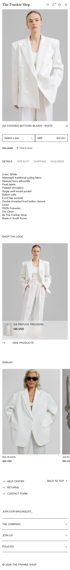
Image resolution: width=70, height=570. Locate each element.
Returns (13, 487)
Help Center (15, 481)
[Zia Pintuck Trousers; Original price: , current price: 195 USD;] (8, 329)
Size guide (7, 148)
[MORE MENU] (65, 4)
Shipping (40, 161)
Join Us (7, 535)
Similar (7, 362)
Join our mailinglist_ (17, 511)
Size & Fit (23, 161)
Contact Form (17, 493)
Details (7, 161)
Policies (8, 546)
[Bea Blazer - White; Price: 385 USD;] (31, 416)
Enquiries (57, 161)
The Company (11, 524)
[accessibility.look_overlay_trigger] (35, 294)
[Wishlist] (53, 4)
